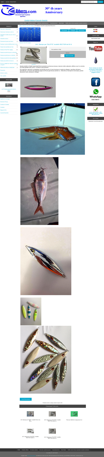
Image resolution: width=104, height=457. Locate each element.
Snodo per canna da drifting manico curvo (9, 45)
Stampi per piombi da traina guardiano (9, 58)
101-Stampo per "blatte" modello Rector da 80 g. (30, 420)
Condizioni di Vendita (4, 104)
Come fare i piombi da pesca (42, 23)
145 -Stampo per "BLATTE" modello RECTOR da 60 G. (52, 420)
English (27, 20)
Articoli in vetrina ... (4, 73)
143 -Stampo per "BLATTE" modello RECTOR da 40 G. (52, 438)
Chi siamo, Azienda (32, 23)
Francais (38, 20)
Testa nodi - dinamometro (9, 29)
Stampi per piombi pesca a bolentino (9, 55)
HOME (2, 1)
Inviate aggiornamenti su (96, 113)
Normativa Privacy (4, 101)
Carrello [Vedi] (95, 35)
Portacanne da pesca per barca (9, 41)
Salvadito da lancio (9, 38)
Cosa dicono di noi (53, 23)
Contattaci (2, 107)
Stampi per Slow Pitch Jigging (28, 25)
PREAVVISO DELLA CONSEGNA (9, 67)
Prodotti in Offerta (23, 23)
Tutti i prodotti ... (3, 75)
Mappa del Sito (3, 110)
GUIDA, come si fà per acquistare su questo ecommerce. (76, 23)
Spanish (44, 20)
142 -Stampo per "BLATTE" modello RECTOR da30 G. (30, 437)
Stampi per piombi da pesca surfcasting (9, 53)
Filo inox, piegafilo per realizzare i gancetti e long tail (9, 64)
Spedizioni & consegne (5, 98)
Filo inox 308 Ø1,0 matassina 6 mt (74, 419)
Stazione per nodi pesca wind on (9, 32)
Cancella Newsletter (4, 112)
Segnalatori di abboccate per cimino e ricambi (9, 35)
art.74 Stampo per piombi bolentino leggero (9, 90)
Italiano (32, 20)
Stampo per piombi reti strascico (9, 60)
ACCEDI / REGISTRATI (11, 1)
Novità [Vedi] (9, 79)
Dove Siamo (61, 23)
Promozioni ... (3, 70)
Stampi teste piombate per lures (9, 46)
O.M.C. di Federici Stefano (31, 455)
